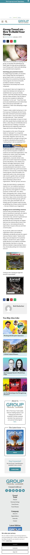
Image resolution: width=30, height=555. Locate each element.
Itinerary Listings (15, 502)
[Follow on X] (6, 490)
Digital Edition (15, 516)
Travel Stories (15, 504)
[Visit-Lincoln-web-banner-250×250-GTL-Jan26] (15, 271)
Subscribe (15, 518)
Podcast (15, 499)
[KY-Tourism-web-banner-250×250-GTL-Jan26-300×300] (15, 295)
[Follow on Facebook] (10, 490)
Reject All (15, 552)
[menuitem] (2, 22)
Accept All (15, 544)
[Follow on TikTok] (16, 490)
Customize (15, 548)
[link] (4, 41)
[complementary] (15, 543)
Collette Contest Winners (11, 354)
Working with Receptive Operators (14, 335)
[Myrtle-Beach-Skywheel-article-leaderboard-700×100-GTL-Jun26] (15, 147)
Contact (15, 521)
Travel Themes (15, 506)
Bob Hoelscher (8, 37)
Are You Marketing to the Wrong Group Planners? (15, 393)
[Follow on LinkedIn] (23, 490)
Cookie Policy (9, 540)
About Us (15, 513)
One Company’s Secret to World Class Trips (14, 373)
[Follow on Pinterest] (20, 490)
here (15, 421)
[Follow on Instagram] (13, 490)
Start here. (21, 1)
